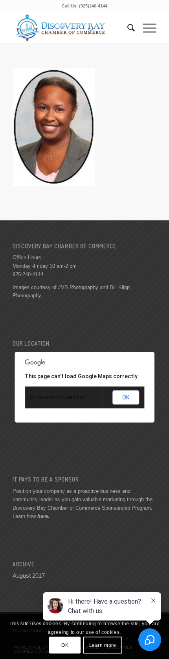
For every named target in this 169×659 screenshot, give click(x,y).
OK (125, 397)
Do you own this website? (58, 397)
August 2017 (29, 575)
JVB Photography (78, 287)
